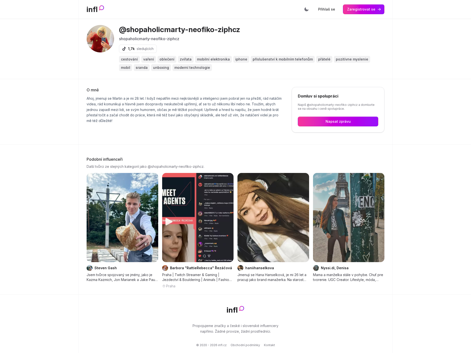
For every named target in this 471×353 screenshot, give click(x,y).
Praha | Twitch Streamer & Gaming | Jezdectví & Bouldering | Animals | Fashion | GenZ (197, 277)
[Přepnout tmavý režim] (306, 9)
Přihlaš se (326, 9)
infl (92, 9)
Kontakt (269, 345)
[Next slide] (227, 217)
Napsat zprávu (338, 121)
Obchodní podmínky (245, 345)
